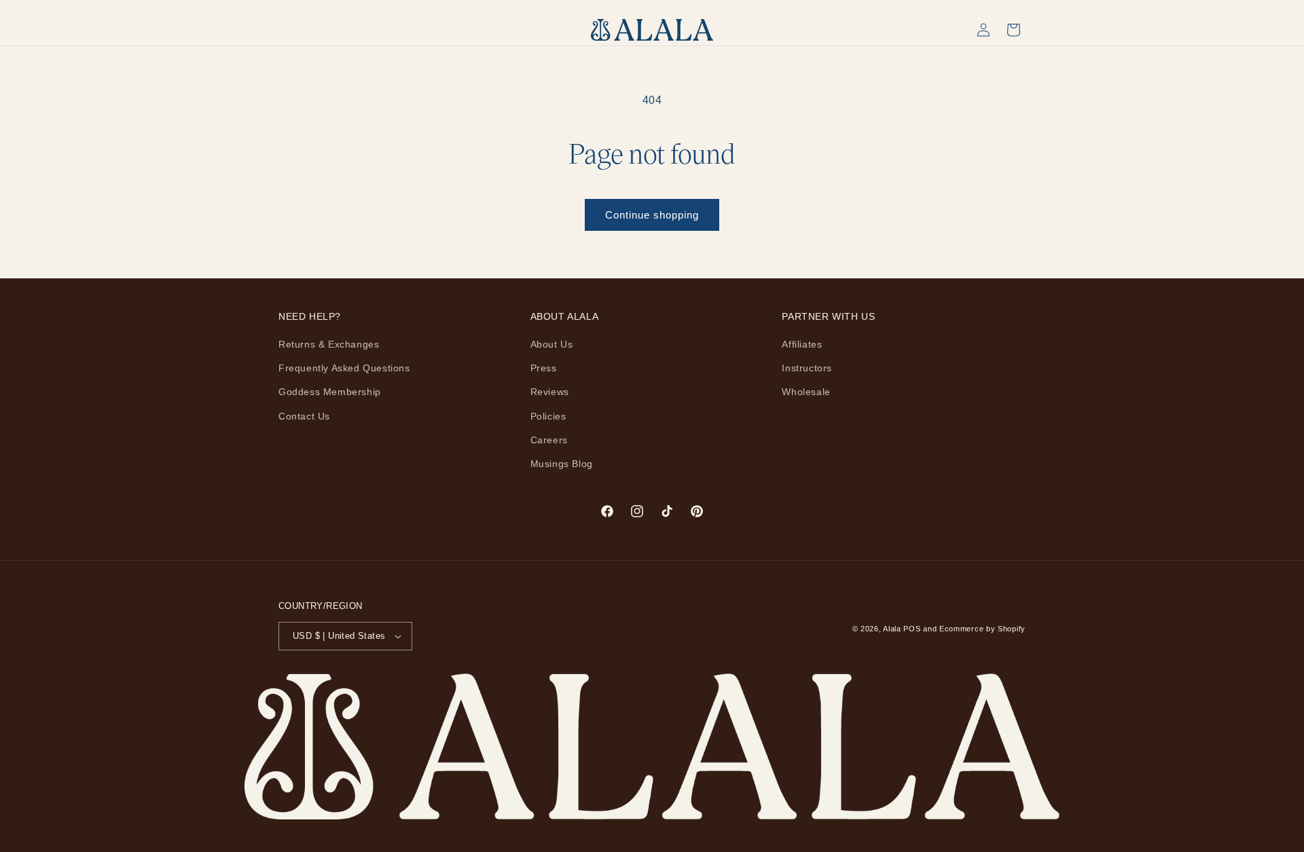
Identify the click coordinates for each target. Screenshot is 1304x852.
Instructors (807, 368)
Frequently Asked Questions (344, 368)
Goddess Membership (329, 391)
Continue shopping (652, 215)
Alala (892, 629)
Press (543, 368)
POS (911, 629)
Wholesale (806, 391)
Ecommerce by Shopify (982, 629)
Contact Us (304, 416)
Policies (548, 416)
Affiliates (802, 344)
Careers (549, 439)
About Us (551, 344)
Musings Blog (561, 463)
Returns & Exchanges (328, 344)
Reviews (549, 391)
